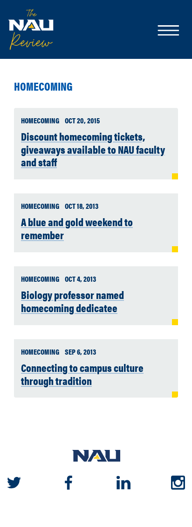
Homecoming (43, 86)
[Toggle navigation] (168, 31)
